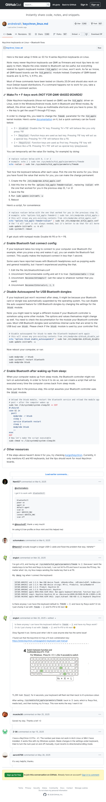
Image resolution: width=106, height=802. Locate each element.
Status (44, 788)
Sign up (95, 4)
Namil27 (17, 481)
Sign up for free (14, 775)
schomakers (19, 540)
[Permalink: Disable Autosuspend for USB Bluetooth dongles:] (5, 292)
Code (9, 34)
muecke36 (18, 714)
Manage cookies (81, 788)
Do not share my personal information (53, 790)
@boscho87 (20, 524)
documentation (44, 119)
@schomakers (21, 488)
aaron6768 (18, 755)
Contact (70, 788)
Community (53, 788)
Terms (20, 788)
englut (16, 558)
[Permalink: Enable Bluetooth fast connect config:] (5, 243)
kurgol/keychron (73, 455)
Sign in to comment (90, 775)
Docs (62, 788)
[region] (53, 259)
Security (36, 788)
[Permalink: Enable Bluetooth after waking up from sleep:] (5, 371)
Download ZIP (96, 34)
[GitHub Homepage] (45, 794)
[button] (99, 481)
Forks (61, 34)
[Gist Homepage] (13, 4)
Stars (43, 34)
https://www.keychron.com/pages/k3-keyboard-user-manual (39, 641)
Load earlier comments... (57, 474)
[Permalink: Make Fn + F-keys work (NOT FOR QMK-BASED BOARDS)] (5, 95)
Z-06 (15, 731)
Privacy (28, 788)
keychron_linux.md (35, 23)
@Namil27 (17, 547)
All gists (56, 4)
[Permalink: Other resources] (5, 449)
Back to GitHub (69, 4)
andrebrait (14, 23)
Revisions (24, 34)
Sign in (84, 4)
